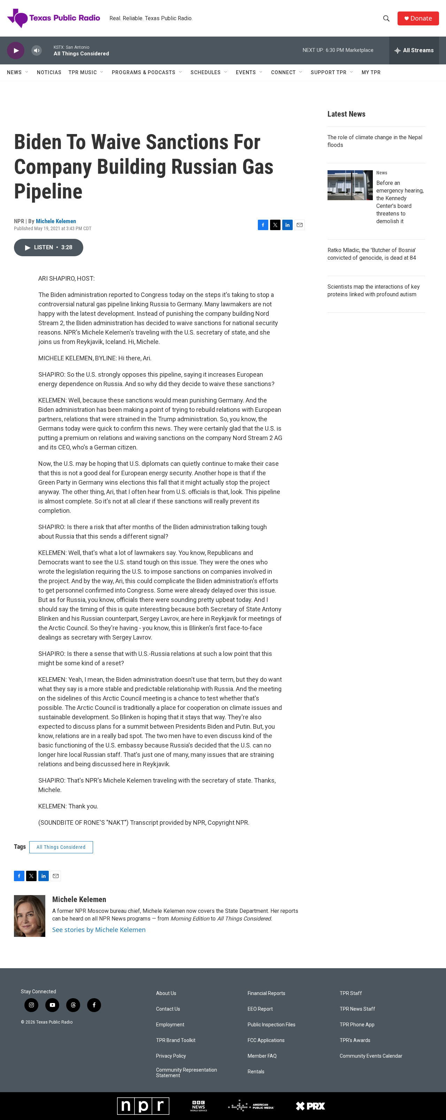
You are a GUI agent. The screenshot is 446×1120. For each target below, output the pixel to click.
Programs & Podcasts (144, 72)
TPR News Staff (357, 1009)
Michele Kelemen (56, 221)
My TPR (371, 72)
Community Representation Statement (186, 1072)
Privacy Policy (171, 1056)
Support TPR (329, 72)
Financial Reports (266, 993)
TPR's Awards (355, 1040)
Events (246, 72)
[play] (15, 51)
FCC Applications (266, 1040)
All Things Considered (61, 847)
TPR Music (83, 72)
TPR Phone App (357, 1024)
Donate (421, 18)
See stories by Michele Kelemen (99, 929)
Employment (170, 1024)
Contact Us (168, 1009)
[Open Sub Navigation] (27, 72)
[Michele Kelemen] (29, 916)
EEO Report (260, 1009)
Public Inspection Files (271, 1024)
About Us (166, 993)
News (14, 72)
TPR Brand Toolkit (175, 1040)
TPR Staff (351, 993)
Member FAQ (262, 1056)
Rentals (256, 1071)
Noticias (49, 72)
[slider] (48, 50)
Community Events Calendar (371, 1056)
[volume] (37, 50)
